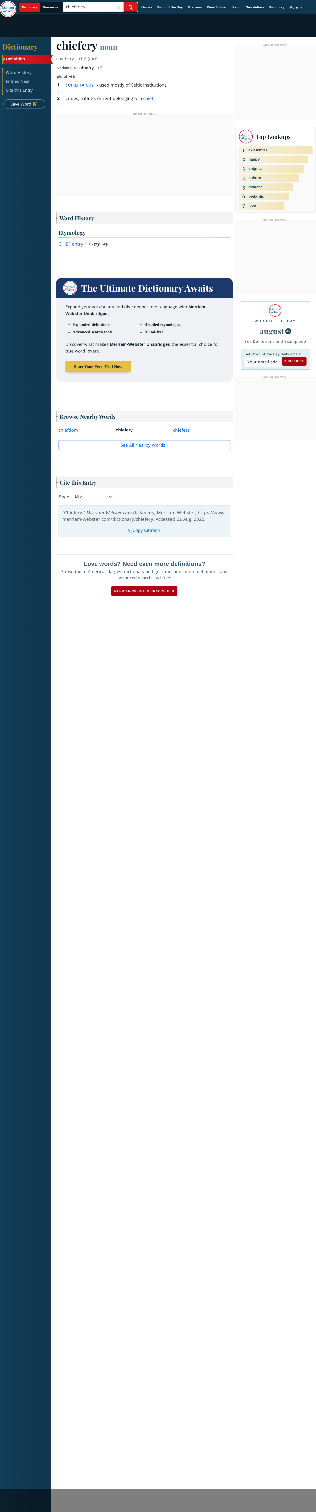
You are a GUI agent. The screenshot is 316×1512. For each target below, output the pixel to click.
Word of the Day (170, 7)
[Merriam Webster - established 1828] (8, 5)
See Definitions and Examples (274, 341)
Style (64, 496)
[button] (296, 7)
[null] (288, 331)
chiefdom (68, 430)
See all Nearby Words (143, 445)
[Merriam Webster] (275, 310)
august (272, 331)
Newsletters (255, 7)
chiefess (181, 430)
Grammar (195, 7)
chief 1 (73, 244)
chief (148, 98)
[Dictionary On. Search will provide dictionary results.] (40, 7)
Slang (236, 7)
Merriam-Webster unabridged (144, 591)
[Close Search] (118, 7)
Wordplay (276, 7)
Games (146, 7)
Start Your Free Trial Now (98, 366)
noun (108, 47)
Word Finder (216, 7)
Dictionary (20, 46)
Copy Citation (146, 530)
